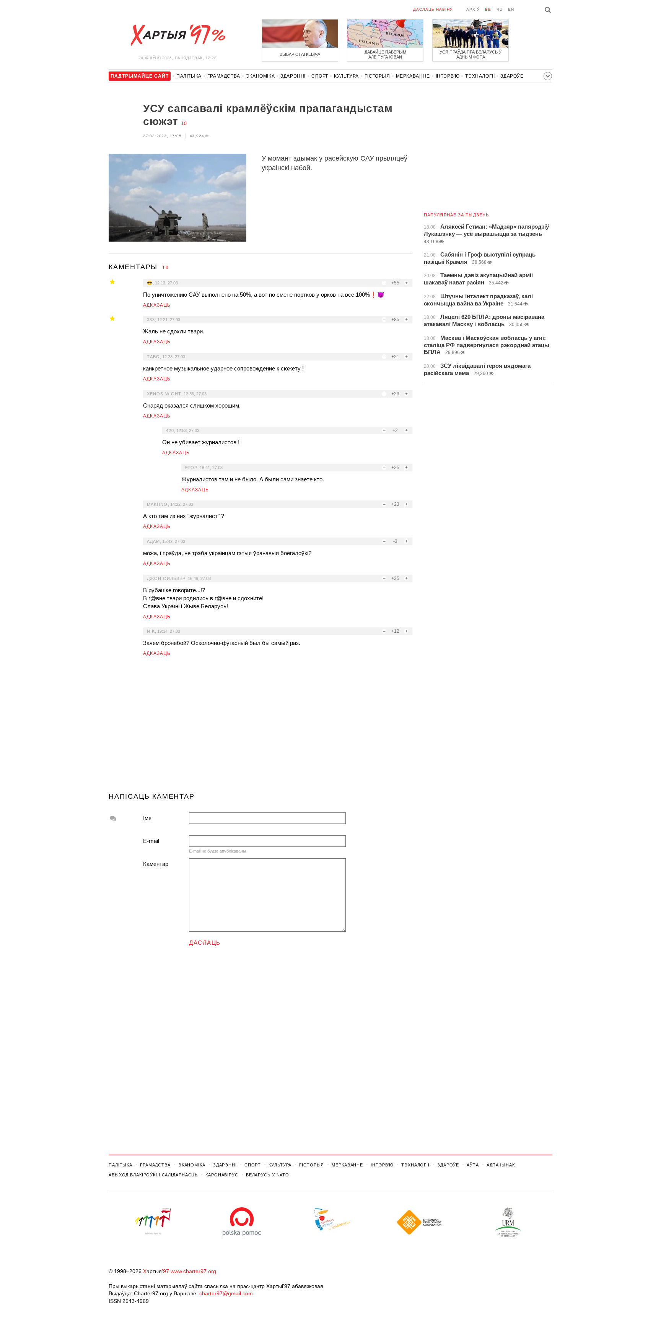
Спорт (319, 76)
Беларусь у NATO (267, 1175)
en (511, 9)
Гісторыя (377, 76)
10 (184, 123)
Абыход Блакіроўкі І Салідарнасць (153, 1175)
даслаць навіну (433, 9)
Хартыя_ (177, 35)
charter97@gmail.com (226, 1293)
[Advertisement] (260, 727)
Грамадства (223, 76)
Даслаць (205, 942)
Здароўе (511, 76)
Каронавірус (221, 1175)
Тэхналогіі (480, 76)
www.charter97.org (193, 1271)
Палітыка (189, 76)
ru (500, 9)
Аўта (473, 1165)
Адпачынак (501, 1165)
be (488, 9)
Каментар (155, 864)
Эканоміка (260, 76)
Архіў (473, 9)
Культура (346, 76)
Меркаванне (413, 76)
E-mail (151, 841)
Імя (147, 818)
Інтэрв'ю (448, 76)
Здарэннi (293, 76)
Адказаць (157, 305)
